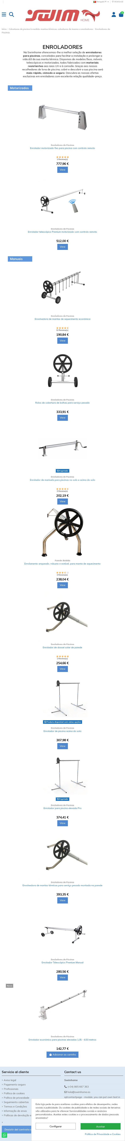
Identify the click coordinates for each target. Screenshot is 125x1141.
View (62, 169)
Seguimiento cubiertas (16, 1102)
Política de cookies (14, 1093)
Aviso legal (10, 1080)
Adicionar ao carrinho (64, 1054)
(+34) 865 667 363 (78, 1086)
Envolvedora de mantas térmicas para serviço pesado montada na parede (62, 885)
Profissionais (11, 1088)
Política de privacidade (16, 1097)
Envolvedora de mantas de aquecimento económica (62, 319)
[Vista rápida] (116, 109)
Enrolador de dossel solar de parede (62, 647)
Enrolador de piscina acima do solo (62, 731)
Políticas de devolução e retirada (22, 1115)
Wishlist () (118, 2)
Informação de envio (15, 1110)
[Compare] (116, 97)
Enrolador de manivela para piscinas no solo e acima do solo (62, 479)
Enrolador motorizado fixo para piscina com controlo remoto (62, 148)
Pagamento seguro (15, 1084)
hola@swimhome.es (79, 1092)
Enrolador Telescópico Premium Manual (62, 962)
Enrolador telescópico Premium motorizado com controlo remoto (62, 231)
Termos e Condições (15, 1106)
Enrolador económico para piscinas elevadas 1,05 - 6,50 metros (62, 1039)
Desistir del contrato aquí (20, 1129)
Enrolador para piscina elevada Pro (63, 808)
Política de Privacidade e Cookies (103, 1134)
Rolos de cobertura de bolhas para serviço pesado (62, 402)
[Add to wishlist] (116, 103)
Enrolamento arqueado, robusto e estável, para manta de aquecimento (62, 563)
